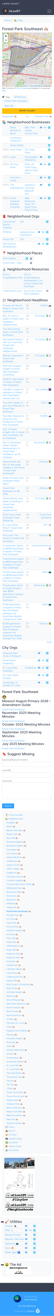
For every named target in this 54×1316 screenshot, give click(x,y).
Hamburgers (31, 157)
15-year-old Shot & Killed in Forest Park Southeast (13, 308)
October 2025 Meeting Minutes (26, 724)
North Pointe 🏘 (14, 1011)
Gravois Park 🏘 (14, 926)
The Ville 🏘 (12, 1084)
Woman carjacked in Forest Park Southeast (13, 358)
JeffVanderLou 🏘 (15, 946)
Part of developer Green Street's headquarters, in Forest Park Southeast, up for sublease (12, 450)
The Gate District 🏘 (16, 1073)
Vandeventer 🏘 (14, 1100)
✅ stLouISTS (11, 1142)
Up (27, 116)
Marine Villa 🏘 (13, 980)
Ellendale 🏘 (12, 903)
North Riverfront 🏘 (15, 1015)
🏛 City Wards (11, 1150)
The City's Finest (15, 179)
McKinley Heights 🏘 (16, 992)
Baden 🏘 (11, 826)
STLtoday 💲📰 (43, 315)
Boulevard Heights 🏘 (16, 845)
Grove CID (8, 239)
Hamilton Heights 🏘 (16, 930)
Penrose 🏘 (12, 1034)
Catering (29, 187)
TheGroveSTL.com (12, 290)
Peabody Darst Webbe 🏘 (18, 1030)
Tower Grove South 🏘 (17, 1096)
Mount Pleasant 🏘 (15, 1000)
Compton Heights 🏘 (16, 880)
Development (31, 280)
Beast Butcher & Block (15, 130)
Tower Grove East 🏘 (16, 1092)
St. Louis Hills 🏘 (14, 1065)
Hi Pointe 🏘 (12, 934)
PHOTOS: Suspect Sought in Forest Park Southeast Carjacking (12, 370)
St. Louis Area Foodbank (10, 669)
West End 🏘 (12, 1119)
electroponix (30, 1299)
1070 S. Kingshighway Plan (12, 276)
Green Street (16, 145)
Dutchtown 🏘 (13, 899)
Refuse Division (13, 1234)
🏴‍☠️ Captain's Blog (13, 1138)
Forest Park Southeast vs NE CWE (11, 491)
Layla (13, 157)
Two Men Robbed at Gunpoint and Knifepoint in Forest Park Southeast (13, 420)
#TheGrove (20, 97)
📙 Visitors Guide (13, 1146)
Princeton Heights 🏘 (16, 1038)
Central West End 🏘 (16, 857)
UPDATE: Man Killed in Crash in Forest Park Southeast (13, 382)
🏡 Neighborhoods (23, 20)
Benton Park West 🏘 (16, 830)
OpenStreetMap (36, 86)
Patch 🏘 (11, 1027)
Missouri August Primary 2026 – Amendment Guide (26, 703)
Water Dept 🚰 (12, 1252)
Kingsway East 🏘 (15, 953)
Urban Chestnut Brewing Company (15, 202)
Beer (27, 198)
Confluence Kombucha (16, 139)
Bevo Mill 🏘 (12, 838)
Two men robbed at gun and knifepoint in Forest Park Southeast (14, 407)
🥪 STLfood (10, 1134)
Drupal (30, 1311)
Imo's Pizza (15, 149)
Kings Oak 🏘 (13, 950)
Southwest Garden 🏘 (17, 1061)
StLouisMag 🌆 (43, 389)
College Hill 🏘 (13, 873)
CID (22, 221)
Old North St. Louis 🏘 (17, 1023)
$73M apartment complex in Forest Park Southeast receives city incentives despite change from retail (12, 612)
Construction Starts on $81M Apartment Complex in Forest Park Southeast (13, 550)
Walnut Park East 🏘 (16, 1108)
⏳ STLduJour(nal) (14, 815)
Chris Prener (21, 88)
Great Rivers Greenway (9, 662)
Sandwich (30, 184)
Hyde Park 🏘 (13, 942)
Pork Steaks (30, 129)
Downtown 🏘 (13, 896)
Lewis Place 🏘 (13, 973)
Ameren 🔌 (10, 1226)
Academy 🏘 (12, 822)
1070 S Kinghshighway (31, 276)
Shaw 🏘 (11, 1046)
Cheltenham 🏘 (13, 861)
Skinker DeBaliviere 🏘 (17, 1050)
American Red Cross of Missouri (12, 654)
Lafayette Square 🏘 (16, 969)
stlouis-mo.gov (27, 110)
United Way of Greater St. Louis (11, 684)
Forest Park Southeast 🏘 (19, 911)
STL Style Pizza (30, 151)
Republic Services (14, 1239)
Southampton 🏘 (14, 1058)
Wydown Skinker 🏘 (16, 1123)
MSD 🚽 (9, 1230)
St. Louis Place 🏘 (15, 1069)
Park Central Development (9, 245)
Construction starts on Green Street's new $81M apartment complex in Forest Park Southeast (13, 592)
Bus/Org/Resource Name (15, 759)
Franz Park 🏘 (13, 923)
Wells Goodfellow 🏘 (16, 1115)
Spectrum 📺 (12, 1243)
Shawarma (30, 159)
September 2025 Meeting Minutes (21, 734)
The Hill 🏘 (11, 1081)
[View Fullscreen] (6, 46)
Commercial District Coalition (9, 224)
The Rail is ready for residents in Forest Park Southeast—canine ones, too (13, 394)
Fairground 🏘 (9, 116)
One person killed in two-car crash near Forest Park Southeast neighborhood (13, 345)
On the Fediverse (27, 1306)
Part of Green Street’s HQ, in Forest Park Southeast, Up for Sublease (14, 433)
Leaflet (24, 86)
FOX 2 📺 (46, 402)
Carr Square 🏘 (13, 853)
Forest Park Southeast (15, 101)
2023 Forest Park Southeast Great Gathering (12, 517)
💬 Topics (10, 1127)
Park (19, 262)
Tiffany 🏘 (11, 1088)
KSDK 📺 (46, 572)
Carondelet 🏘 (13, 849)
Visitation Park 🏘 (15, 1104)
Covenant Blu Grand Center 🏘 (21, 884)
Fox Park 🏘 (12, 919)
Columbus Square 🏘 (16, 876)
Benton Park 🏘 (14, 834)
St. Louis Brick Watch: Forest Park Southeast (12, 527)
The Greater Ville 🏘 (16, 1077)
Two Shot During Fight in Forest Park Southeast (13, 332)
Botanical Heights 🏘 (16, 842)
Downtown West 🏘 (16, 892)
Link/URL (6, 770)
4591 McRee (9, 258)
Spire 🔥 (9, 1248)
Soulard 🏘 (12, 1054)
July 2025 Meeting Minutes (23, 744)
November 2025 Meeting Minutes (21, 715)
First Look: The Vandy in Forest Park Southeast (13, 538)
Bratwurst (30, 201)
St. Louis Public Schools (11, 676)
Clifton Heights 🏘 (15, 869)
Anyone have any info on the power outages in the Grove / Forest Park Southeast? (14, 467)
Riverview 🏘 (12, 1042)
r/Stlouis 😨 (45, 461)
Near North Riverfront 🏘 (18, 1004)
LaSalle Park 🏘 (14, 965)
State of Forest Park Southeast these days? (13, 480)
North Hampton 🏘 (15, 1007)
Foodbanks (30, 667)
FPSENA (7, 232)
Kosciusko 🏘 (13, 961)
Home (7, 20)
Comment (7, 781)
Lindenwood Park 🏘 (16, 977)
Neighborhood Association (27, 233)
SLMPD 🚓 (45, 305)
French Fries (31, 133)
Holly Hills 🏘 (13, 938)
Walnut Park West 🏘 (16, 1111)
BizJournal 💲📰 (42, 442)
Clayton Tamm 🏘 (15, 865)
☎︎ (41, 127)
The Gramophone (16, 186)
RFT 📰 (47, 524)
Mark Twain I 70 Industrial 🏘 (20, 984)
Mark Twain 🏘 (13, 988)
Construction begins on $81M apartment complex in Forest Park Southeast (13, 563)
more (49, 642)
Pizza (27, 164)
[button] (6, 36)
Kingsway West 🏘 (15, 957)
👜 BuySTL (10, 1131)
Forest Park (8, 262)
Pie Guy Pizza (14, 166)
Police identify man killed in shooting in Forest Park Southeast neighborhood (13, 504)
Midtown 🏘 (12, 996)
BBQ (27, 127)
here (4, 91)
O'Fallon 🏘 (12, 1019)
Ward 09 (8, 105)
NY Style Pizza (30, 166)
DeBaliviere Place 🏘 (16, 888)
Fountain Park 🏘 (43, 116)
